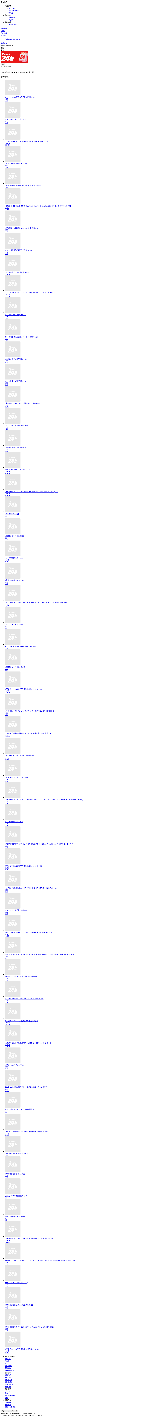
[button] (83, 13)
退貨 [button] (12, 39)
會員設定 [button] (17, 39)
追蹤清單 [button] (8, 39)
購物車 (3, 31)
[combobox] (83, 67)
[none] (85, 91)
